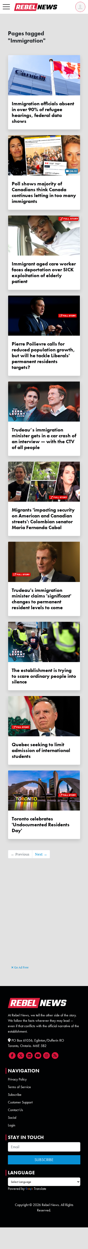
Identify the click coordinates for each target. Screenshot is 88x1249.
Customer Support (20, 1102)
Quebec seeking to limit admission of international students (41, 750)
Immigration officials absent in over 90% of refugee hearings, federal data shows (43, 112)
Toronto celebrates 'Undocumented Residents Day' (40, 824)
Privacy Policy (17, 1079)
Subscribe (14, 1094)
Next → (41, 854)
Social (12, 1117)
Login (11, 1125)
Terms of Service (19, 1087)
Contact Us (15, 1109)
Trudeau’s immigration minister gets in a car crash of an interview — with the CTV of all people (44, 438)
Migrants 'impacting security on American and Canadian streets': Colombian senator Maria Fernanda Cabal (43, 518)
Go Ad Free (21, 967)
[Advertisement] (44, 918)
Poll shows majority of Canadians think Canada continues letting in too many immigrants (44, 192)
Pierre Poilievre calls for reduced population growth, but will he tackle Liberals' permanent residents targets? (43, 355)
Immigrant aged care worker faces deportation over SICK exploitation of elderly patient (44, 272)
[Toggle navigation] (6, 7)
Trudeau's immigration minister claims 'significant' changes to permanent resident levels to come (41, 599)
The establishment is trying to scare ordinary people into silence (44, 676)
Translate (40, 1188)
